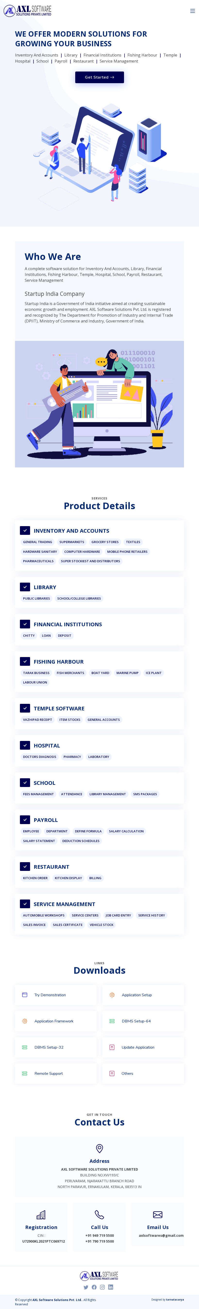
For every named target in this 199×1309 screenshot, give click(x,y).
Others (127, 1073)
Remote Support (48, 1073)
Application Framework (54, 1021)
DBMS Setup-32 (49, 1047)
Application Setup (137, 995)
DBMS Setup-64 (136, 1021)
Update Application (138, 1047)
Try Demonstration (50, 995)
